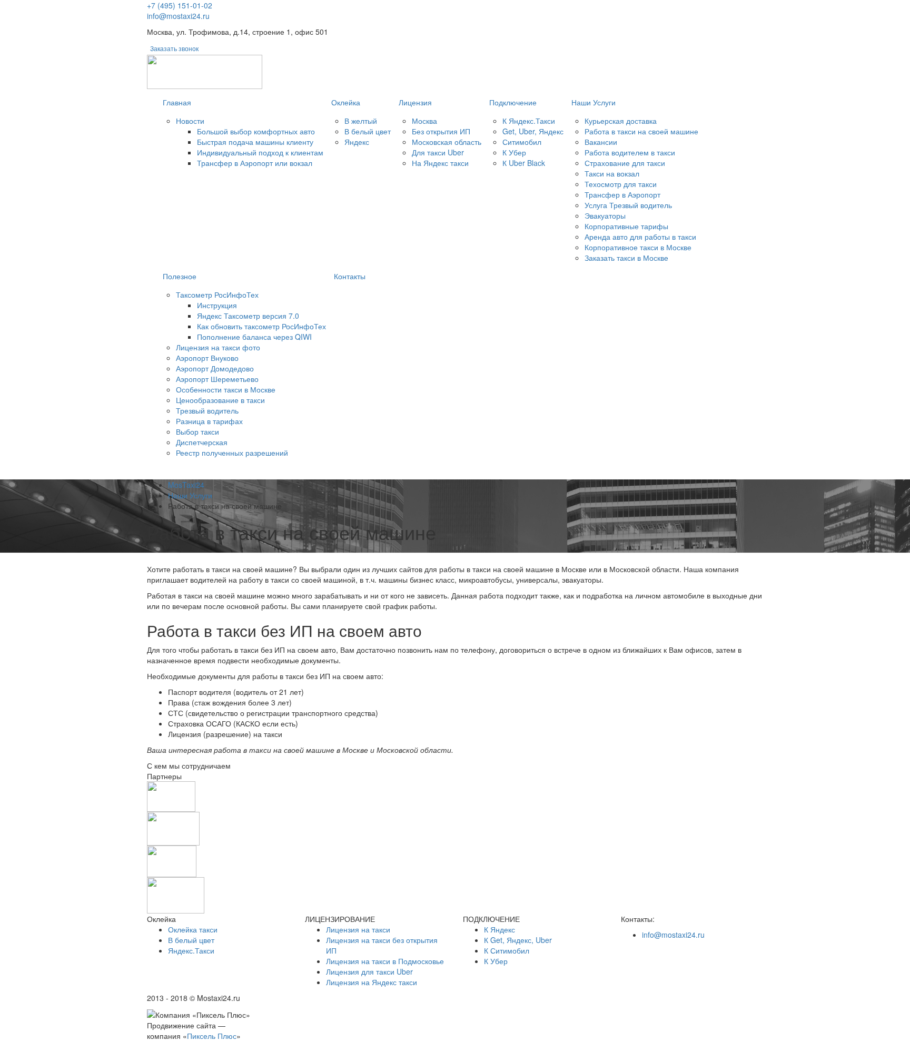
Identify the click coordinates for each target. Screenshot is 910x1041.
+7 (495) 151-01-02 (179, 5)
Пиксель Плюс (211, 1035)
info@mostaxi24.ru (178, 16)
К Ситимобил (506, 950)
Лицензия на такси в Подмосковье (385, 961)
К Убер (496, 961)
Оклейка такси (192, 929)
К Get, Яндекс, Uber (518, 940)
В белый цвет (191, 940)
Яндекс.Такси (191, 950)
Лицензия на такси (358, 929)
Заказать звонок (174, 48)
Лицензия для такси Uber (369, 971)
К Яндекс (499, 929)
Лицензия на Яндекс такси (371, 982)
